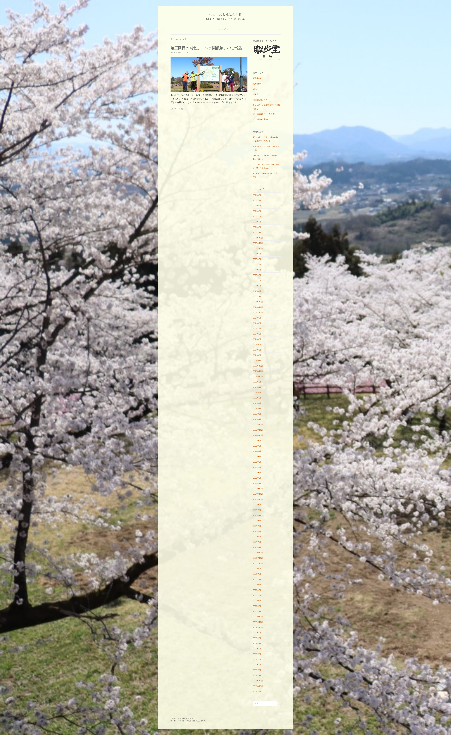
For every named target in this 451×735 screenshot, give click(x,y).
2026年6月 (257, 205)
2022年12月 (258, 424)
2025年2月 (257, 291)
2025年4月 (257, 280)
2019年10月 (258, 627)
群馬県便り (257, 78)
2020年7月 (257, 579)
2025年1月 (257, 296)
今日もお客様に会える (225, 14)
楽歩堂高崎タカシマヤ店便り (264, 114)
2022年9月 (257, 440)
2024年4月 (257, 344)
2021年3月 (257, 536)
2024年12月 (258, 302)
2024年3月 (257, 350)
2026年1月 (257, 232)
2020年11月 (258, 558)
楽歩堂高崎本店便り (261, 119)
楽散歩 (181, 109)
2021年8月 (257, 510)
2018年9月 (257, 691)
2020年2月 (257, 606)
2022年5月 (257, 462)
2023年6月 (257, 392)
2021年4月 (257, 531)
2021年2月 (257, 542)
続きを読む (231, 102)
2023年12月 (258, 366)
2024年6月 (257, 334)
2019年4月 (257, 659)
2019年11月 (258, 622)
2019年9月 (257, 633)
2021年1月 (257, 547)
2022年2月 (257, 478)
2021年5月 (257, 526)
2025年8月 (257, 259)
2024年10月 (258, 312)
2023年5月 (257, 398)
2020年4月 (257, 595)
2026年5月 (257, 211)
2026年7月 (257, 200)
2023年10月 (258, 376)
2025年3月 (257, 286)
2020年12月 (258, 552)
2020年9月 (257, 568)
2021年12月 (258, 488)
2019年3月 (257, 665)
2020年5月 (257, 590)
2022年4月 (257, 467)
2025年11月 (258, 243)
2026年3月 (257, 222)
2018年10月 (258, 686)
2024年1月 (257, 360)
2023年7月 (257, 387)
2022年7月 (257, 451)
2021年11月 (258, 494)
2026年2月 (257, 227)
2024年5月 (257, 339)
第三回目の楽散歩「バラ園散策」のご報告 (207, 47)
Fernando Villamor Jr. (196, 721)
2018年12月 (258, 681)
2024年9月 (257, 318)
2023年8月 (257, 382)
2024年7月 (257, 328)
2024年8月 (257, 323)
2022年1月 (257, 483)
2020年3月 (257, 600)
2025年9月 (257, 254)
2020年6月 (257, 584)
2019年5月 (257, 654)
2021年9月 (257, 504)
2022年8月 (257, 446)
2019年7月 (257, 643)
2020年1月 (257, 611)
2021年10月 (258, 499)
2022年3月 (257, 472)
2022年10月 (258, 435)
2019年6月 (257, 649)
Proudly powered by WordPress (184, 718)
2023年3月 (257, 408)
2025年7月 (257, 264)
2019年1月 (257, 675)
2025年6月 (257, 270)
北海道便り (257, 83)
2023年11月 (258, 371)
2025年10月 (258, 248)
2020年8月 (257, 574)
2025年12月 (258, 238)
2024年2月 (257, 355)
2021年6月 (257, 520)
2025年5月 (257, 275)
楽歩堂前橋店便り (260, 99)
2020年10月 (258, 563)
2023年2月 (257, 414)
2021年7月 (257, 515)
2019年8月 (257, 638)
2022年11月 (258, 430)
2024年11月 (258, 307)
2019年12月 (258, 616)
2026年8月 (257, 195)
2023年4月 (257, 403)
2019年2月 (257, 670)
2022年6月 (257, 456)
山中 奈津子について (225, 29)
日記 (255, 89)
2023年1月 (257, 419)
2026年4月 (257, 216)
